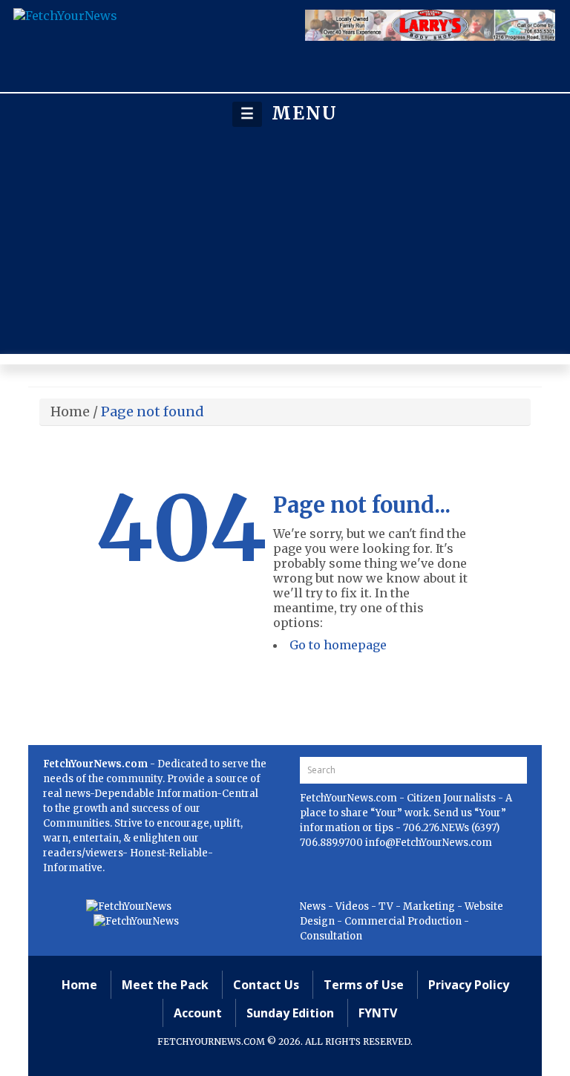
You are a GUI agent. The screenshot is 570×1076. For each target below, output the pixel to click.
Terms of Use (364, 985)
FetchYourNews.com (349, 798)
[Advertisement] (285, 240)
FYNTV (377, 1013)
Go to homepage (338, 644)
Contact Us (266, 985)
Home (70, 411)
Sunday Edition (290, 1013)
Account (198, 1013)
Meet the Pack (165, 985)
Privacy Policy (468, 985)
